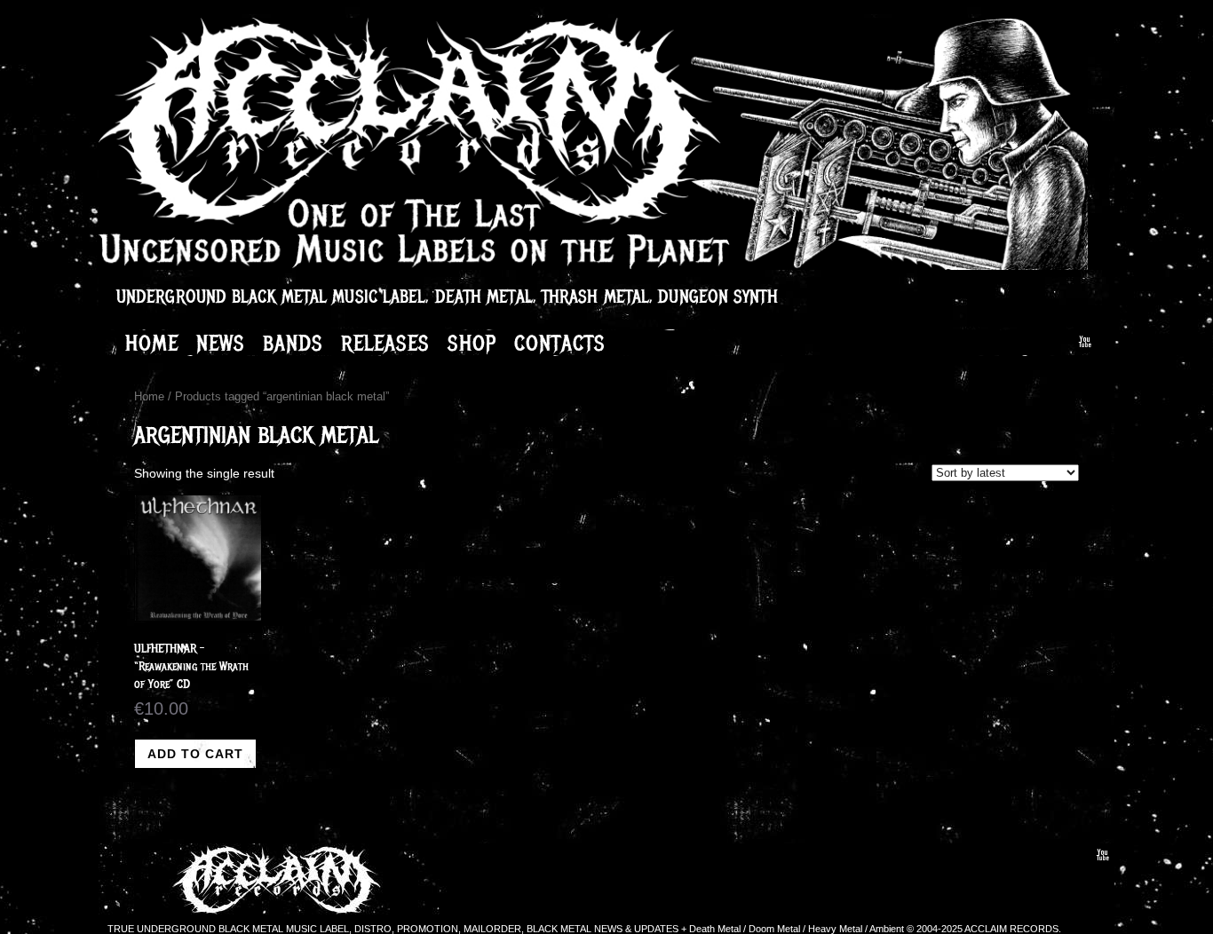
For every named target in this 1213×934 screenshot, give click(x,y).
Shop (472, 342)
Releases (385, 342)
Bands (293, 342)
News (220, 342)
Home (151, 342)
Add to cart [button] (195, 754)
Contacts (560, 342)
